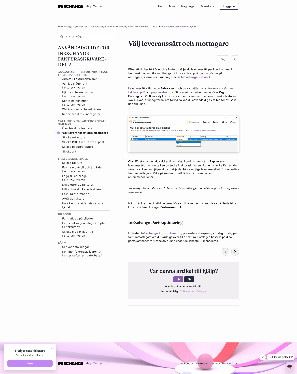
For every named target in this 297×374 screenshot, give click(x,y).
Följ (223, 59)
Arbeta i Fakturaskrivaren (80, 79)
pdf (142, 92)
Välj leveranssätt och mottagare (85, 132)
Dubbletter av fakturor (78, 184)
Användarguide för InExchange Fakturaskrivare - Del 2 (124, 26)
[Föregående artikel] (225, 252)
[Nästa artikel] (235, 252)
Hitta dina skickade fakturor (81, 189)
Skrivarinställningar (75, 247)
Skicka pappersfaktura (78, 146)
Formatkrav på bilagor (77, 218)
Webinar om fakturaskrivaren (82, 109)
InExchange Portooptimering (161, 233)
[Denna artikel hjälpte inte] (189, 279)
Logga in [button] (229, 6)
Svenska (205, 6)
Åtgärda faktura (73, 198)
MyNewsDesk (230, 363)
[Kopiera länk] (235, 59)
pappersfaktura (162, 92)
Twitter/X (201, 363)
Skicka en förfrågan (194, 291)
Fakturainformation (75, 194)
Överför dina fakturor (77, 128)
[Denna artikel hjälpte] (178, 279)
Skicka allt (69, 151)
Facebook (187, 363)
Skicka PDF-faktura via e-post (83, 142)
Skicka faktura (72, 162)
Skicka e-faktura (73, 137)
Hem (161, 6)
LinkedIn (214, 363)
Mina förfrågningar (182, 6)
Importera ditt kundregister (81, 114)
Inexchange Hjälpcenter (72, 26)
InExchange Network (196, 77)
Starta (30, 363)
